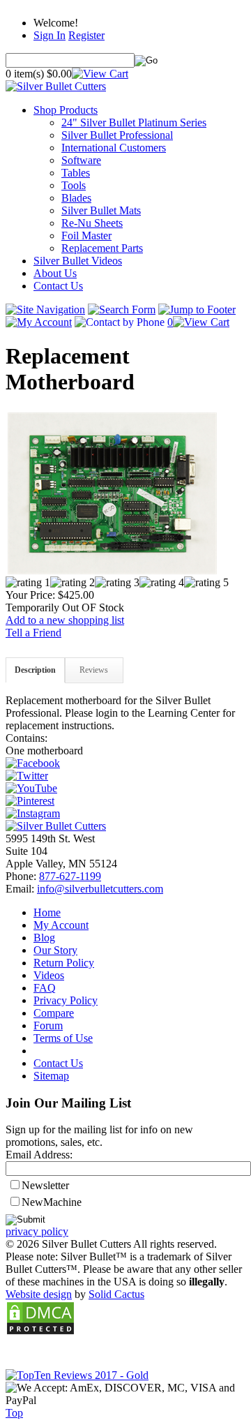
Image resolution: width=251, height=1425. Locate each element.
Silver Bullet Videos (77, 261)
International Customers (113, 148)
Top (14, 1413)
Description (35, 670)
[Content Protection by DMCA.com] (40, 1332)
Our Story (55, 950)
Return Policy (63, 963)
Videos (48, 975)
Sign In (49, 35)
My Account (61, 925)
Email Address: (39, 1155)
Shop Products (65, 110)
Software (81, 160)
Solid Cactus (116, 1294)
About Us (55, 273)
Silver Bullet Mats (101, 210)
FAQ (44, 988)
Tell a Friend (33, 633)
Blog (44, 937)
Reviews (93, 670)
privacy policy (37, 1231)
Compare (53, 1013)
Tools (73, 185)
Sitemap (51, 1076)
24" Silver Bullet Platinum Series (133, 122)
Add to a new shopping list (65, 620)
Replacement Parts (102, 248)
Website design (39, 1294)
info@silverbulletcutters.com (100, 889)
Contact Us (58, 286)
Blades (76, 198)
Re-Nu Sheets (92, 223)
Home (47, 912)
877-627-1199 (70, 876)
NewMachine (52, 1202)
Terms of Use (63, 1038)
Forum (48, 1025)
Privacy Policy (65, 1000)
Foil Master (86, 235)
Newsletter (45, 1185)
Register (86, 35)
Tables (75, 173)
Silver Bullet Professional (117, 135)
